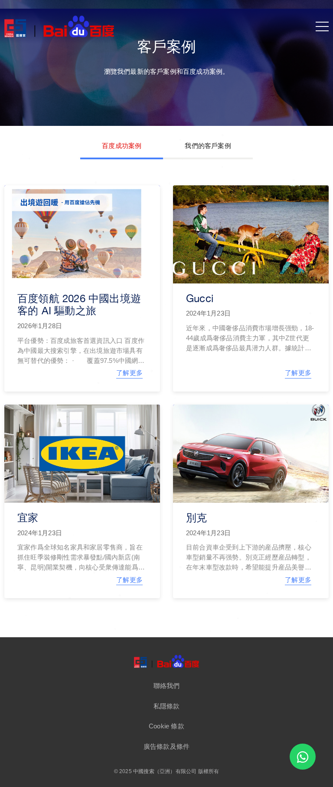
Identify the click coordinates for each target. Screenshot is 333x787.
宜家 (27, 517)
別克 (196, 517)
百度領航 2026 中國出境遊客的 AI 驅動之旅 (79, 304)
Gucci (199, 298)
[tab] (121, 147)
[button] (167, 685)
